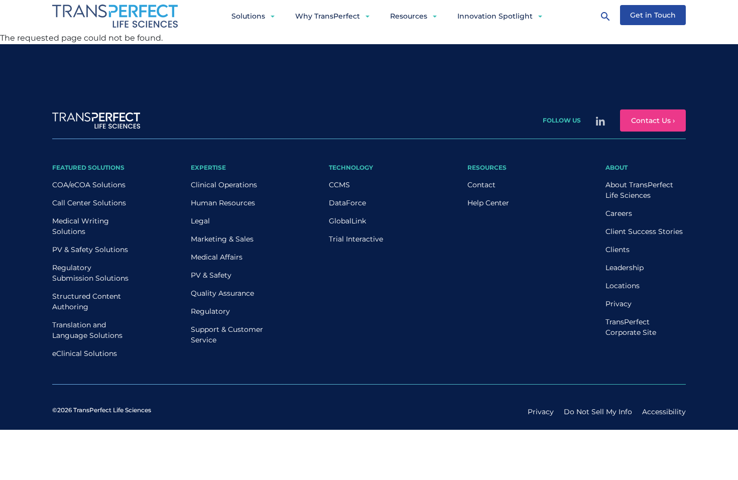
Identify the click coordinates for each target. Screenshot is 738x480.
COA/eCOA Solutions (89, 184)
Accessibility (664, 411)
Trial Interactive (356, 239)
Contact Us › (653, 120)
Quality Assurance (222, 293)
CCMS (339, 184)
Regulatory (210, 311)
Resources (408, 16)
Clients (617, 249)
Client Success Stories (644, 231)
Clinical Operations (224, 184)
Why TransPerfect (327, 16)
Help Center (488, 202)
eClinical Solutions (84, 353)
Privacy (618, 303)
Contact (481, 184)
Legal (200, 220)
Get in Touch (653, 15)
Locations (622, 285)
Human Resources (223, 202)
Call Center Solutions (89, 202)
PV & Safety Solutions (90, 249)
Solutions (248, 16)
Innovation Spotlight (495, 16)
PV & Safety (211, 275)
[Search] (605, 16)
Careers (618, 213)
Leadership (624, 267)
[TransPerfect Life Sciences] (115, 15)
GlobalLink (347, 220)
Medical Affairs (216, 257)
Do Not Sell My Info (598, 411)
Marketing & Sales (222, 239)
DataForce (347, 202)
